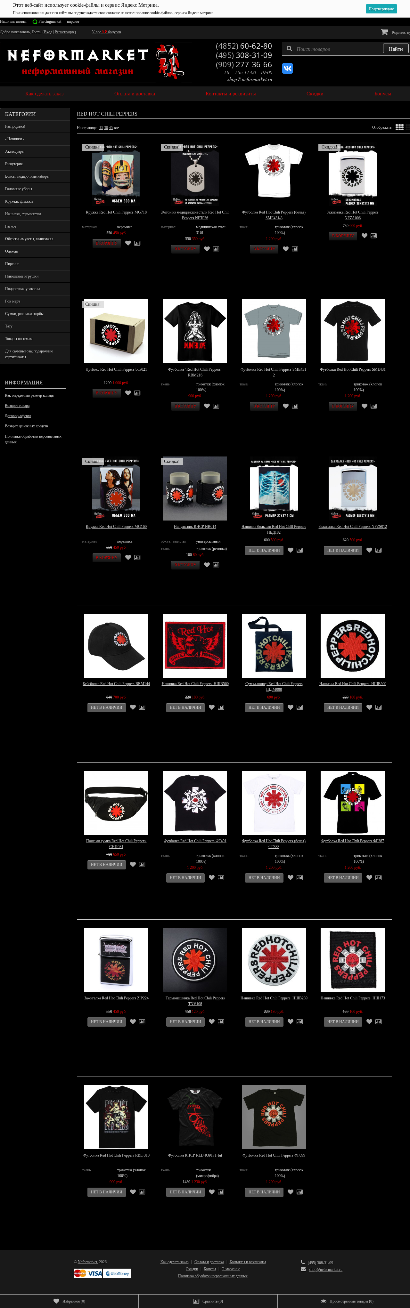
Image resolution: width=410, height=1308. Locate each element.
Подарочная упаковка (22, 289)
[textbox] (346, 49)
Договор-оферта (18, 416)
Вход (48, 32)
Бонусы (382, 93)
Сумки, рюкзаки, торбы (24, 313)
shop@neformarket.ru (249, 79)
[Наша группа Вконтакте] (287, 72)
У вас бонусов (106, 32)
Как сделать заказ (44, 93)
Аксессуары (14, 151)
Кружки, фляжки (19, 201)
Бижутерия (14, 164)
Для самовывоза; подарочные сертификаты (29, 354)
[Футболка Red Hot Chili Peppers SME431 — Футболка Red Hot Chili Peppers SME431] (352, 331)
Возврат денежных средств (26, 426)
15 (101, 127)
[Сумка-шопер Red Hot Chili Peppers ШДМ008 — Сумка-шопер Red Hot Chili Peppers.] (274, 646)
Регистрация (65, 32)
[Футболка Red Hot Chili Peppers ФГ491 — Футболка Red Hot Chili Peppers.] (195, 803)
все (116, 127)
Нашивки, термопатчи (23, 214)
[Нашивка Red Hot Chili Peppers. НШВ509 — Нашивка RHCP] (352, 646)
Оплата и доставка (134, 93)
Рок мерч (12, 301)
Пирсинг (12, 264)
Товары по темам (19, 338)
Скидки (315, 93)
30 (106, 127)
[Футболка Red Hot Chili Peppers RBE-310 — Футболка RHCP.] (116, 1117)
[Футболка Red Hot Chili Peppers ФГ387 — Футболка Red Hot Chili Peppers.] (352, 803)
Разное (10, 226)
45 (111, 127)
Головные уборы (18, 189)
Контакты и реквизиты (231, 93)
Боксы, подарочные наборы (27, 176)
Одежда (11, 251)
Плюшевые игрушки (21, 276)
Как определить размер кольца (29, 395)
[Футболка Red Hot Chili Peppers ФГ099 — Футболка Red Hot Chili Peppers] (274, 1117)
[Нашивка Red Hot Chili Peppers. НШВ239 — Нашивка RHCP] (274, 960)
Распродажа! (15, 126)
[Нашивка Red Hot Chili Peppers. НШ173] (352, 960)
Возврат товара (17, 405)
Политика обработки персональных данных (33, 439)
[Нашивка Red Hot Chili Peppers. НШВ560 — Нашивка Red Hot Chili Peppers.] (195, 646)
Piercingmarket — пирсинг (59, 21)
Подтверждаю (381, 8)
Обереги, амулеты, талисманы (29, 239)
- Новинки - (14, 139)
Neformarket (87, 1262)
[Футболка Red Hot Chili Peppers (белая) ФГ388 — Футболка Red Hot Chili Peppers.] (274, 803)
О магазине (231, 1269)
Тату (8, 326)
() (73, 1301)
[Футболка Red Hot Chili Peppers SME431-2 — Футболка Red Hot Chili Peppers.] (274, 331)
